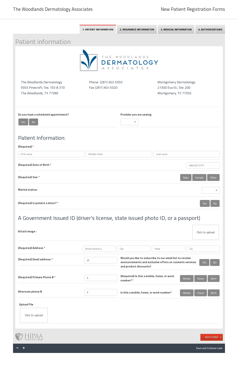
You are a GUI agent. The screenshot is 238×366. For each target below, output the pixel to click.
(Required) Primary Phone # (36, 277)
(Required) (26, 147)
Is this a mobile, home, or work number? (145, 293)
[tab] (98, 29)
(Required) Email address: (35, 259)
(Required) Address (31, 248)
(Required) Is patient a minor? (38, 203)
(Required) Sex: (29, 177)
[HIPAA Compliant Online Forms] (30, 337)
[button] (129, 122)
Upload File (26, 304)
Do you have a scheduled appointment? (43, 115)
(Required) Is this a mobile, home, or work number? (147, 278)
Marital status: (27, 190)
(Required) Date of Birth (34, 165)
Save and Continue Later (209, 348)
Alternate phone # (30, 292)
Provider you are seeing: (136, 115)
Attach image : (27, 231)
